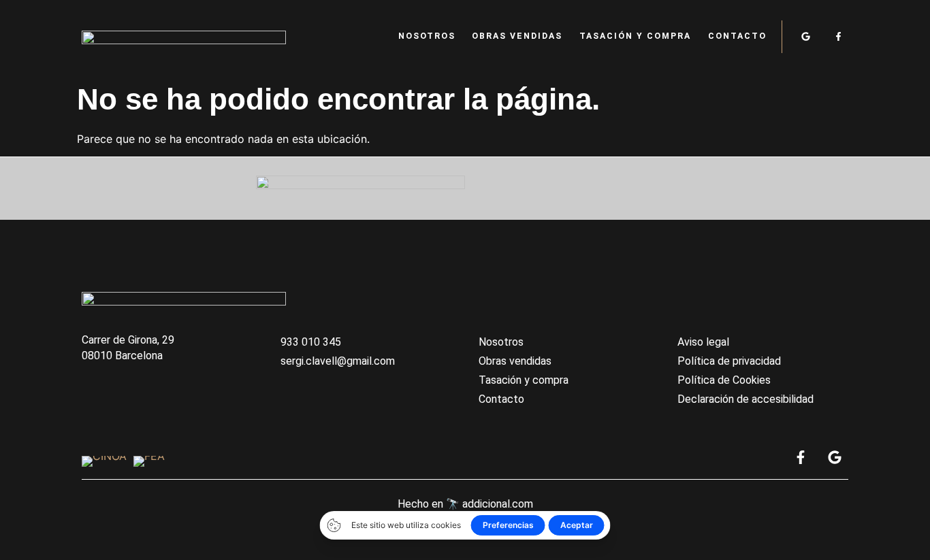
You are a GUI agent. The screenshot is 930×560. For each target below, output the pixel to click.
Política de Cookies (724, 380)
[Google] (806, 36)
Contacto (737, 36)
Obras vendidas (517, 36)
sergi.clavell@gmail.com (337, 361)
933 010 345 (310, 341)
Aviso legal (703, 341)
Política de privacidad (729, 361)
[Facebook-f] (838, 36)
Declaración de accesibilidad (745, 399)
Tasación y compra (635, 36)
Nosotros (426, 36)
